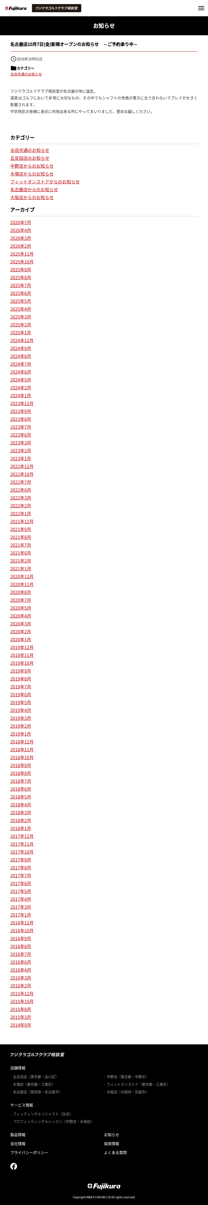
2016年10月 (22, 930)
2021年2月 (20, 560)
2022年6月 (20, 490)
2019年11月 (22, 655)
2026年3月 (20, 238)
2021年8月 (20, 537)
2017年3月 (20, 907)
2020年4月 (20, 615)
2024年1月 (20, 395)
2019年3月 (20, 718)
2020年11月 (22, 584)
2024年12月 (22, 340)
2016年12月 (22, 922)
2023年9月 (20, 411)
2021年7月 (20, 545)
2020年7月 (20, 600)
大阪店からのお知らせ (32, 197)
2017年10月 (22, 851)
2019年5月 (20, 702)
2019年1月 (20, 733)
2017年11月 (22, 844)
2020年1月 (20, 639)
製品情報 (17, 1134)
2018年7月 (20, 781)
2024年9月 (20, 348)
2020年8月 (20, 592)
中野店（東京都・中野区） (128, 1076)
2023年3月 (20, 442)
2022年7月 (20, 482)
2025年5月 (20, 301)
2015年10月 (22, 1001)
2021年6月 (20, 552)
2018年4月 (20, 804)
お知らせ (111, 1134)
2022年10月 (22, 474)
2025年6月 (20, 293)
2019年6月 (20, 694)
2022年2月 (20, 505)
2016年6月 (20, 962)
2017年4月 (20, 899)
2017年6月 (20, 883)
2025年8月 (20, 277)
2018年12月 (22, 741)
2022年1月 (20, 513)
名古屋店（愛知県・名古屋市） (37, 1091)
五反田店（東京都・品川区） (36, 1076)
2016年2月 (20, 985)
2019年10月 (22, 663)
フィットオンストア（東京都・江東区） (138, 1084)
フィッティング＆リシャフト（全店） (43, 1113)
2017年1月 (20, 914)
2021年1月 (20, 568)
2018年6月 (20, 789)
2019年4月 (20, 710)
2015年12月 (22, 993)
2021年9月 (20, 529)
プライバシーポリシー (29, 1152)
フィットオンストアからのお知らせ (45, 181)
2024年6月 (20, 371)
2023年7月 (20, 427)
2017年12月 (22, 836)
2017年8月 (20, 867)
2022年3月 (20, 497)
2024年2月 (20, 387)
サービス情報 (21, 1104)
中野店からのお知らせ (32, 166)
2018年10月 (22, 757)
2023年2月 (20, 450)
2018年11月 (22, 749)
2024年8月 (20, 356)
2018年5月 (20, 796)
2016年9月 (20, 938)
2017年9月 (20, 859)
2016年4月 (20, 969)
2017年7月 (20, 875)
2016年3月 (20, 977)
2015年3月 (20, 1017)
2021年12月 (22, 521)
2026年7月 (20, 222)
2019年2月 (20, 726)
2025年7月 (20, 285)
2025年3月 (20, 316)
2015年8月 (20, 1009)
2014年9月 (20, 1025)
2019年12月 (22, 647)
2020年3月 (20, 623)
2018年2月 (20, 820)
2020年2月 (20, 631)
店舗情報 (17, 1067)
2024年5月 (20, 379)
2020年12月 (22, 576)
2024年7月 (20, 364)
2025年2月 (20, 324)
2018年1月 (20, 828)
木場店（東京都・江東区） (34, 1084)
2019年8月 (20, 678)
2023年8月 (20, 419)
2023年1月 (20, 458)
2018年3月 (20, 812)
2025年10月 (22, 261)
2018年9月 (20, 765)
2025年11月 (22, 253)
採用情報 (111, 1143)
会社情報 (17, 1143)
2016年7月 (20, 954)
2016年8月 (20, 946)
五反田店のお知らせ (29, 158)
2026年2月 (20, 246)
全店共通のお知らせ (26, 74)
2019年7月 (20, 686)
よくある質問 (115, 1152)
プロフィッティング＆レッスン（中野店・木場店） (53, 1121)
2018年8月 (20, 773)
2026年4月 (20, 230)
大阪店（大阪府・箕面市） (128, 1091)
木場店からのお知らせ (32, 173)
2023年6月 (20, 434)
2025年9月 (20, 269)
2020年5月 (20, 608)
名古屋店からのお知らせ (34, 189)
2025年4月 (20, 309)
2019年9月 (20, 670)
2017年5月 (20, 891)
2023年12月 (22, 403)
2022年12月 (22, 466)
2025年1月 (20, 332)
